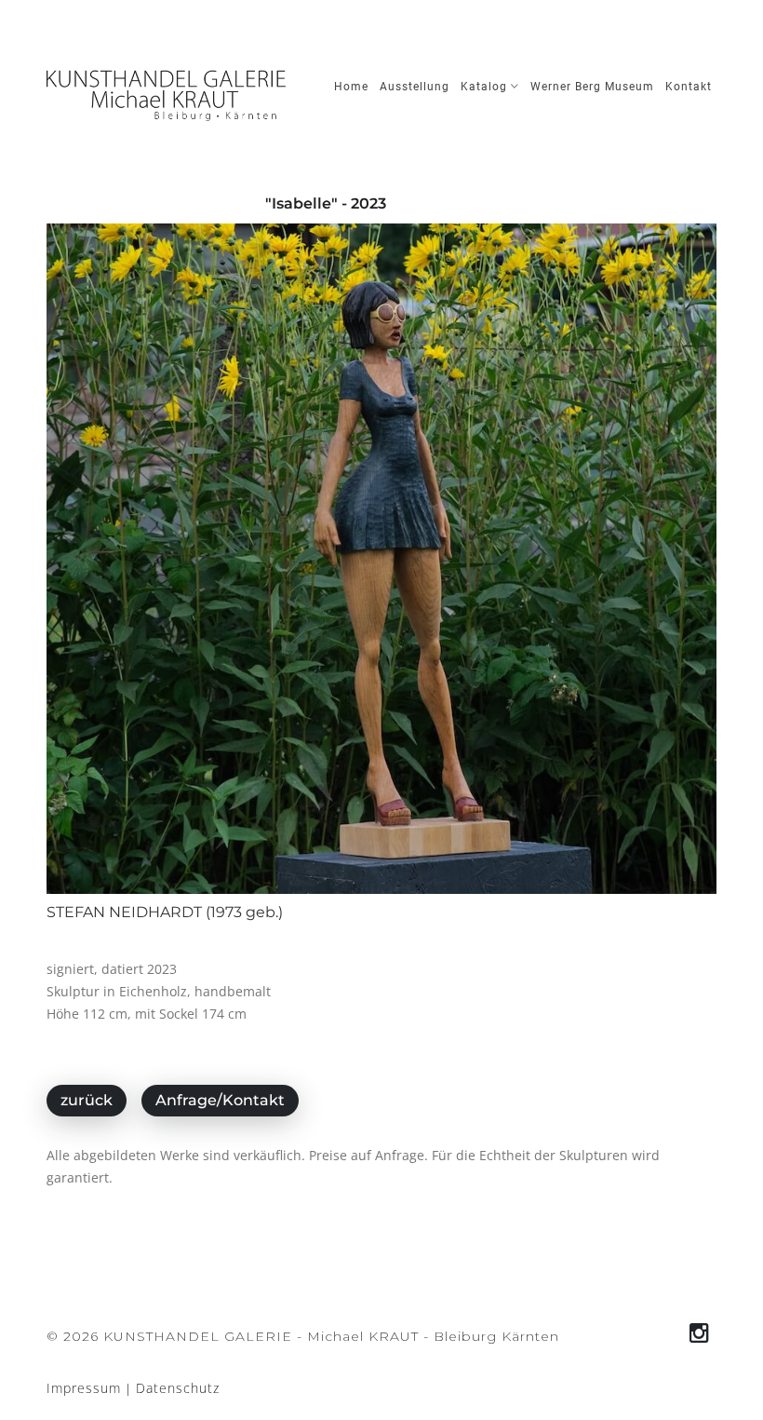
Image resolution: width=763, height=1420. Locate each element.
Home (351, 86)
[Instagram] (699, 1333)
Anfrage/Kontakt (220, 1100)
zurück (86, 1100)
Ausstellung (414, 86)
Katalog (486, 86)
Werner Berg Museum (592, 86)
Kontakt (688, 86)
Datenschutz (178, 1388)
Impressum (84, 1388)
